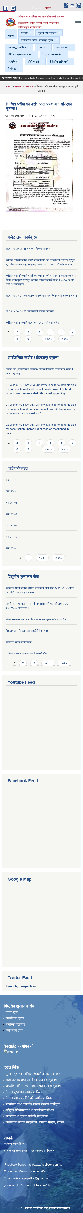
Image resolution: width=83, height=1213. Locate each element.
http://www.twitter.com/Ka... (31, 1171)
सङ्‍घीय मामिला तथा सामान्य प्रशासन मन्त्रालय (33, 1086)
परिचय (23, 33)
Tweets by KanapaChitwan (22, 986)
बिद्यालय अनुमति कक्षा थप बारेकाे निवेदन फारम (27, 630)
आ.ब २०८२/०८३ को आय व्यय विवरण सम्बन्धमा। (29, 248)
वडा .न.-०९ (11, 513)
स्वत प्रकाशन (61, 47)
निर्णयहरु (11, 68)
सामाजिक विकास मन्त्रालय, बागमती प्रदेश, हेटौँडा (35, 1122)
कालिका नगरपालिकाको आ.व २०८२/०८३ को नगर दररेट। (33, 322)
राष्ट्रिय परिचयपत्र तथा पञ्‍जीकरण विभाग (30, 1110)
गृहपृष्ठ (11, 35)
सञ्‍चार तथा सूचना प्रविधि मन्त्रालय (27, 1116)
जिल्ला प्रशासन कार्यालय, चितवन (25, 1092)
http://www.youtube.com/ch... (33, 1185)
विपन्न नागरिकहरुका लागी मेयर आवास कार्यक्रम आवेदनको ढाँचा (36, 619)
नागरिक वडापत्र (15, 1024)
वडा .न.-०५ (11, 548)
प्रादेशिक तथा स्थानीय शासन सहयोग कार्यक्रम (33, 1104)
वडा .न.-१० (11, 491)
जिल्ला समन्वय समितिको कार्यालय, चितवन (30, 1098)
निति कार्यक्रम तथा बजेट (18, 54)
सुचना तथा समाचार (45, 33)
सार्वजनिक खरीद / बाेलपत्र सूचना (35, 40)
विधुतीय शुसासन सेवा (51, 54)
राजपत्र (40, 47)
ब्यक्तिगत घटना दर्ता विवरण (19, 642)
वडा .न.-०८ (11, 502)
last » (64, 338)
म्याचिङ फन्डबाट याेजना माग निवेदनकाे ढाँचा (26, 653)
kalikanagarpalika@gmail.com (31, 1178)
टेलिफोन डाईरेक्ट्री (57, 61)
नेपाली (48, 7)
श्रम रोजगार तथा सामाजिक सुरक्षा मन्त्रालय (31, 1080)
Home (8, 86)
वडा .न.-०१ (11, 479)
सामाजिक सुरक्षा (15, 1018)
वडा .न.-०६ (11, 536)
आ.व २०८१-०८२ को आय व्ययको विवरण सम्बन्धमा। (30, 311)
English (36, 7)
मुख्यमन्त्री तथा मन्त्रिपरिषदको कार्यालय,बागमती (33, 1074)
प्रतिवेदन (11, 61)
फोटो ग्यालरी (32, 61)
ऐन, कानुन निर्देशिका (16, 47)
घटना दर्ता (12, 1012)
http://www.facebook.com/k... (45, 1164)
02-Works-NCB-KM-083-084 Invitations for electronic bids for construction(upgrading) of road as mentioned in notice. (41, 429)
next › (48, 338)
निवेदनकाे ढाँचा (14, 1030)
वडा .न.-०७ (11, 525)
